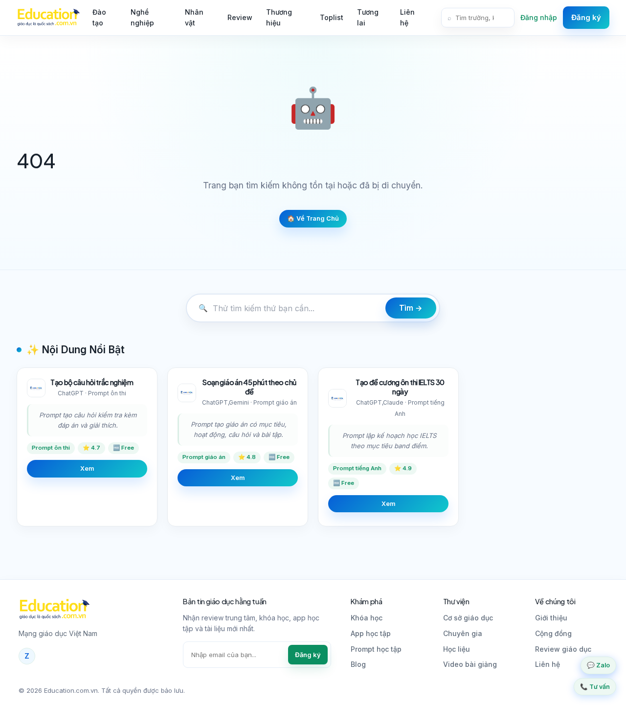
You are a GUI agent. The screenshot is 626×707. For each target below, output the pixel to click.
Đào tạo (99, 17)
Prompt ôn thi (51, 447)
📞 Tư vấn (595, 686)
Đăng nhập (538, 17)
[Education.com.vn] (48, 17)
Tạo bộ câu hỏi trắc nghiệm (92, 382)
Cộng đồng (553, 633)
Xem (87, 468)
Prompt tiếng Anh (357, 468)
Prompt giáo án (203, 457)
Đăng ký (586, 17)
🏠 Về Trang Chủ (313, 218)
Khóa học (366, 618)
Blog (358, 664)
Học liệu (456, 649)
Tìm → (411, 308)
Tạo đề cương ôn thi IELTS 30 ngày (400, 387)
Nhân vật (194, 17)
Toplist (331, 17)
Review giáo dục (563, 649)
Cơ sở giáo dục (468, 618)
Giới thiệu (551, 618)
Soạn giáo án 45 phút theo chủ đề (249, 387)
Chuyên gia (462, 633)
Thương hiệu (279, 17)
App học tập (371, 633)
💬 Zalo (598, 665)
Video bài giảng (470, 664)
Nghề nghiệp (142, 17)
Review (239, 17)
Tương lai (368, 17)
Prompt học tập (376, 649)
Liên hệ (407, 17)
